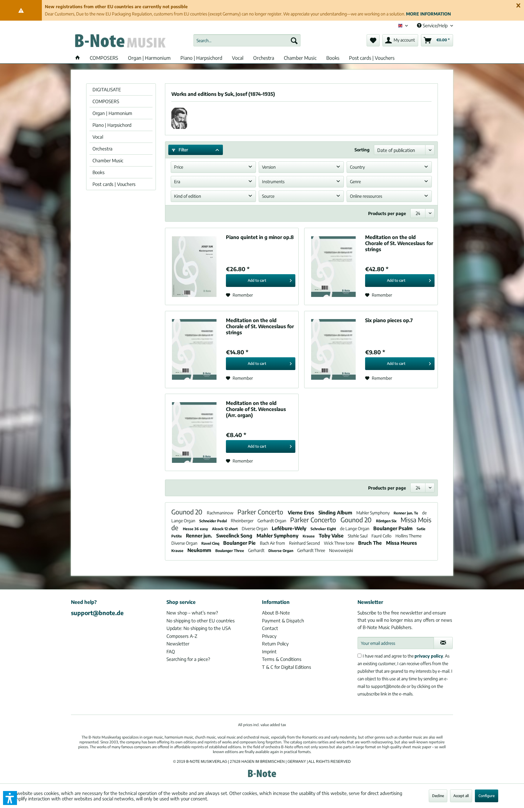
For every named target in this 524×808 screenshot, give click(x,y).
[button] (10, 798)
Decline (438, 795)
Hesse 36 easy (196, 529)
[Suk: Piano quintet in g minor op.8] (194, 266)
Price (178, 167)
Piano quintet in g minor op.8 (260, 237)
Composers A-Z (181, 636)
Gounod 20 (187, 512)
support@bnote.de (97, 612)
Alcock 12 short (225, 529)
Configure (487, 795)
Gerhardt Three (311, 550)
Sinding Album (335, 513)
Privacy (269, 636)
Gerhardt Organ (272, 520)
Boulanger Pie (240, 543)
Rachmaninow (220, 512)
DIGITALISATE (106, 89)
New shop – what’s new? (192, 612)
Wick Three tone (339, 543)
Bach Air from (273, 543)
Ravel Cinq (210, 543)
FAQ (170, 651)
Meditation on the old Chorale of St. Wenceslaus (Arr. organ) (256, 409)
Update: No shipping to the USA (198, 628)
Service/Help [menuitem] (435, 25)
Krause (309, 536)
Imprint (269, 651)
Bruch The (370, 543)
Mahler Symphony (373, 512)
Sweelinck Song (235, 536)
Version (269, 167)
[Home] (77, 57)
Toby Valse (332, 536)
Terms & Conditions (281, 659)
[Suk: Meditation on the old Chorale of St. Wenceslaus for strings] (333, 266)
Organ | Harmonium (112, 113)
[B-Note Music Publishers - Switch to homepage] (120, 41)
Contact (270, 628)
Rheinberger (242, 520)
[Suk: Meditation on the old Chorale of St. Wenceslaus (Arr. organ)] (194, 432)
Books (98, 172)
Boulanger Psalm (393, 528)
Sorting (362, 149)
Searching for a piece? (188, 659)
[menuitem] (247, 40)
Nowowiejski (341, 550)
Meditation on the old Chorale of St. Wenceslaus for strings (399, 243)
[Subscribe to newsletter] (443, 643)
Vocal (97, 137)
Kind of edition (187, 196)
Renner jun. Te (406, 513)
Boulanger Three (230, 550)
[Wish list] (373, 40)
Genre (355, 181)
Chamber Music (107, 160)
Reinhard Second (305, 543)
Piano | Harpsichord (111, 125)
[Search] (294, 40)
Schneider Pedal (213, 521)
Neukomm (199, 550)
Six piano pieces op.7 (389, 320)
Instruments (273, 181)
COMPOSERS (105, 101)
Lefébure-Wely (289, 528)
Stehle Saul (358, 535)
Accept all (461, 795)
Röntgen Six (387, 521)
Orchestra (102, 148)
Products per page (387, 213)
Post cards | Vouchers (114, 184)
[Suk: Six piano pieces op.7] (333, 349)
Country (357, 167)
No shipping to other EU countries (200, 620)
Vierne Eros (301, 513)
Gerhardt (256, 550)
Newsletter (177, 643)
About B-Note (276, 612)
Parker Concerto (261, 512)
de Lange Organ (355, 528)
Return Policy (275, 643)
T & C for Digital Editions (286, 667)
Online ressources (366, 196)
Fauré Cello (381, 535)
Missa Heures (401, 543)
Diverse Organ (255, 528)
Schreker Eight (324, 529)
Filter (183, 149)
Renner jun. (199, 536)
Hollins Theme (408, 535)
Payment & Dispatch (283, 620)
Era (177, 181)
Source (268, 196)
